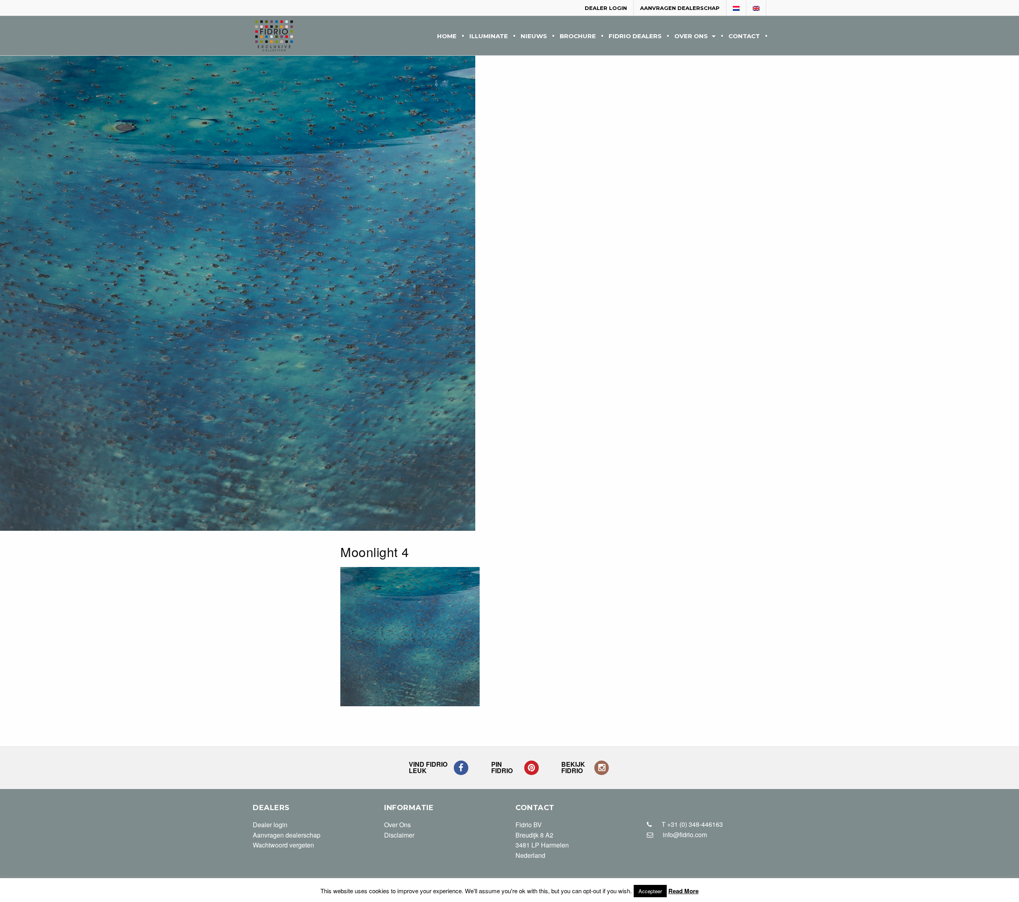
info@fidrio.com (685, 834)
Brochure (578, 36)
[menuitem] (447, 35)
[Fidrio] (274, 36)
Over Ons (691, 36)
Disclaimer (399, 835)
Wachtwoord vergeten (283, 844)
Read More (683, 890)
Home (447, 36)
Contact (744, 36)
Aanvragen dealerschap (680, 8)
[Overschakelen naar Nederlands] (736, 8)
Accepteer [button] (650, 891)
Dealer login (606, 8)
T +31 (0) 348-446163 (691, 824)
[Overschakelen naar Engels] (756, 8)
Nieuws (534, 36)
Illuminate (488, 36)
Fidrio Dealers (635, 36)
